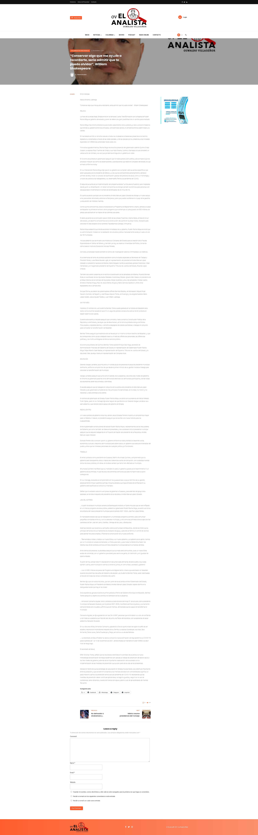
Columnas (109, 35)
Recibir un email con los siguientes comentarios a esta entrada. (94, 796)
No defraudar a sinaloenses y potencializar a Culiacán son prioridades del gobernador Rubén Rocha (101, 714)
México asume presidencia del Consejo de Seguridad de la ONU (130, 714)
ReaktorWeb (184, 827)
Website (72, 782)
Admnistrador (82, 74)
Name (72, 763)
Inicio (87, 35)
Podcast (131, 35)
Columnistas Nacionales (80, 50)
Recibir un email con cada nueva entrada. (86, 801)
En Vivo (121, 35)
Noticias (96, 35)
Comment (73, 736)
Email (72, 773)
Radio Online (144, 35)
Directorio (73, 2)
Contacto (93, 2)
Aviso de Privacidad (83, 2)
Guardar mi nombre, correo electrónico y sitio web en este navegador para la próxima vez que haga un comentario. (111, 792)
